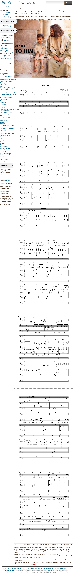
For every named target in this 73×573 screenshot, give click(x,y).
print (9, 12)
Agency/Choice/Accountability (8, 79)
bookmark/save (26, 19)
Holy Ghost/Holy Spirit (6, 112)
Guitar (5, 48)
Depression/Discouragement (7, 92)
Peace (1, 127)
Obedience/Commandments (7, 125)
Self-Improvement (4, 136)
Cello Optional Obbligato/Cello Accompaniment (4, 159)
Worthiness (3, 151)
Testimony (3, 143)
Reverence (3, 132)
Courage (2, 91)
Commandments (4, 89)
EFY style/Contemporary (6, 97)
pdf (3, 12)
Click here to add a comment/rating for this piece (7, 165)
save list (68, 19)
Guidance (2, 107)
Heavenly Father (4, 110)
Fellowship (3, 102)
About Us (6, 568)
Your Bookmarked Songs (34, 568)
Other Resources (8, 570)
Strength (2, 140)
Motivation (3, 123)
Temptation (3, 141)
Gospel (2, 105)
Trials (1, 145)
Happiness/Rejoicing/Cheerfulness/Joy (10, 109)
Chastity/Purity (4, 84)
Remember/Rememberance (7, 128)
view (6, 12)
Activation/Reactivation (6, 76)
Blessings (2, 83)
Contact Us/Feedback (17, 568)
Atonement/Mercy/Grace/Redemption (9, 81)
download (5, 14)
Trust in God (3, 146)
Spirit (1, 138)
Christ (1, 86)
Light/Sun (2, 122)
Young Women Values (5, 153)
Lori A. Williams (8, 40)
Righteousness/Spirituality (7, 133)
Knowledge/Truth (4, 120)
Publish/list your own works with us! (55, 568)
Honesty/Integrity (4, 114)
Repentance (3, 130)
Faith (1, 101)
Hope (1, 115)
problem (22, 564)
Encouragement (4, 99)
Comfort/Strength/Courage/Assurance (9, 88)
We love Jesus (51, 570)
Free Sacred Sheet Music (17, 3)
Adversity (2, 78)
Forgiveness (3, 104)
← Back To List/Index (5, 7)
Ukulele (5, 53)
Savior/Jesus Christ (5, 135)
